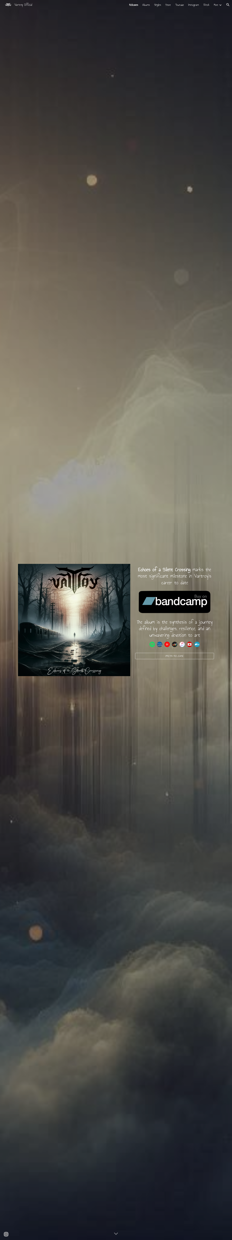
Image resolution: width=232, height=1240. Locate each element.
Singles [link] (157, 5)
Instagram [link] (193, 5)
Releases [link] (133, 5)
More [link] (216, 5)
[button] (228, 5)
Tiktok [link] (206, 5)
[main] (174, 576)
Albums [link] (146, 5)
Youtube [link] (179, 5)
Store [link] (168, 5)
